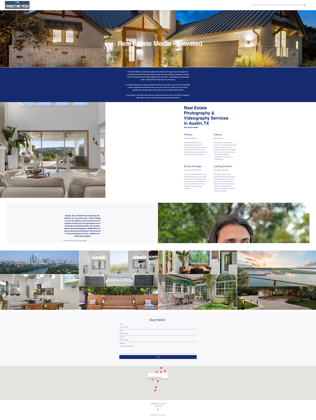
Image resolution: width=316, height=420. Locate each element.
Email (121, 330)
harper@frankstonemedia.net (158, 403)
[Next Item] (313, 280)
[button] (288, 5)
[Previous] (9, 38)
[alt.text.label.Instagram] (304, 5)
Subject (122, 337)
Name (121, 324)
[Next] (307, 38)
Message (122, 343)
